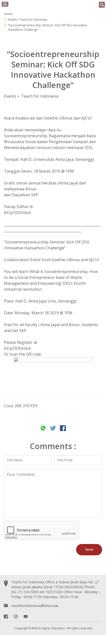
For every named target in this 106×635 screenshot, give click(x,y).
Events (10, 96)
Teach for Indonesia (39, 96)
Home (8, 14)
